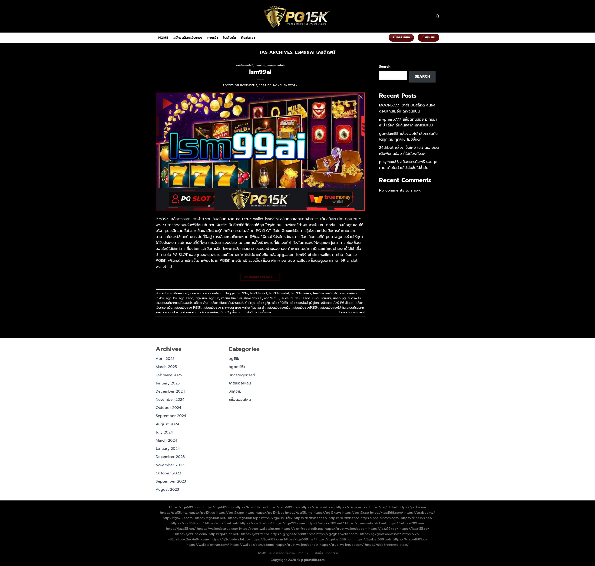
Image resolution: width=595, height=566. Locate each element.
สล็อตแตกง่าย (209, 312)
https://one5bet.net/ (222, 523)
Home (163, 37)
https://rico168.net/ (417, 517)
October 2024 (168, 407)
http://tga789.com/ (178, 517)
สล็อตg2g (263, 303)
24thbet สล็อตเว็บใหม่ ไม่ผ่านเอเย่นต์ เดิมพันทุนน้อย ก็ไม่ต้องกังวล (409, 150)
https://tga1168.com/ (386, 512)
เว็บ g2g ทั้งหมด (230, 312)
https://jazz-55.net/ (224, 533)
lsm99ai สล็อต (301, 293)
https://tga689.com (267, 539)
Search (384, 66)
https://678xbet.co (344, 517)
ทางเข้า (212, 37)
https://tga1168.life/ (277, 517)
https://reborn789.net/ (325, 523)
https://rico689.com (283, 507)
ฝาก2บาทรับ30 (253, 298)
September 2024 (171, 416)
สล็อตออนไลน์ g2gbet (304, 303)
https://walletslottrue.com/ (207, 544)
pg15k (233, 358)
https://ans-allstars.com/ (380, 517)
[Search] (437, 16)
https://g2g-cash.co (352, 507)
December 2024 (170, 391)
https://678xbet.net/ (310, 517)
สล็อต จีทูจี (201, 303)
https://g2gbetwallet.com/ (337, 533)
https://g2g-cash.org (318, 507)
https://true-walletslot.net (365, 523)
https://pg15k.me (412, 507)
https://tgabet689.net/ (373, 539)
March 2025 (166, 367)
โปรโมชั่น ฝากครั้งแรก (257, 312)
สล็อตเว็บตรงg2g (278, 307)
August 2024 (167, 424)
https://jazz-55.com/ (191, 533)
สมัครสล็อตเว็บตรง (187, 37)
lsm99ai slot (258, 293)
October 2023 (168, 473)
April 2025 (165, 358)
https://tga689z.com (185, 507)
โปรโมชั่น (229, 37)
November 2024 (170, 399)
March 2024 (166, 440)
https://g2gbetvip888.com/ (293, 533)
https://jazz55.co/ (255, 533)
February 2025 (169, 375)
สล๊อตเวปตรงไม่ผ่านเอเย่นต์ (180, 312)
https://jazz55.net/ (181, 528)
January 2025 (168, 383)
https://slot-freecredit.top (302, 528)
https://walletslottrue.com (217, 528)
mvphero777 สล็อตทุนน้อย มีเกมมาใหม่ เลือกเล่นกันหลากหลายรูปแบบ (408, 122)
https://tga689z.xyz (250, 507)
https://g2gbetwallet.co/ (230, 539)
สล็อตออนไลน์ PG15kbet (337, 303)
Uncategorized (241, 375)
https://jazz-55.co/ (414, 528)
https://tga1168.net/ (211, 517)
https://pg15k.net (230, 512)
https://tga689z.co (218, 507)
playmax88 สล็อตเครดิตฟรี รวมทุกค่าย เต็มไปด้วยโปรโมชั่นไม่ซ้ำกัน (408, 165)
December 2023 (170, 457)
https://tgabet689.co (410, 539)
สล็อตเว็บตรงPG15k (305, 307)
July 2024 (164, 432)
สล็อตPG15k (280, 303)
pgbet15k (236, 367)
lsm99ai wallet (279, 293)
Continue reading (260, 277)
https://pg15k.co (202, 512)
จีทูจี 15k (171, 298)
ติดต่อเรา (248, 37)
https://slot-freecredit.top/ (387, 544)
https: (250, 512)
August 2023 (167, 489)
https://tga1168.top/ (244, 517)
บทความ (260, 65)
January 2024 (168, 448)
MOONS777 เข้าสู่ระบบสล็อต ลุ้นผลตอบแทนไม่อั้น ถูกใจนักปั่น (407, 108)
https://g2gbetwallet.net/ (380, 533)
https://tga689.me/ (299, 539)
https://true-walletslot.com (346, 528)
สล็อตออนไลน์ (276, 65)
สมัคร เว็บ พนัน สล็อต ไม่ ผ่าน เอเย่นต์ (306, 298)
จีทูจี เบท (201, 298)
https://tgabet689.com (334, 539)
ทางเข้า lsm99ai (231, 298)
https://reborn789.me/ (405, 523)
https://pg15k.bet (383, 507)
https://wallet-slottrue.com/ (252, 544)
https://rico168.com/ (187, 523)
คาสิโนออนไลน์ (244, 65)
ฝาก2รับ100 (271, 298)
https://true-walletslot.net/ (297, 544)
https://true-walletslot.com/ (342, 544)
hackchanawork (285, 85)
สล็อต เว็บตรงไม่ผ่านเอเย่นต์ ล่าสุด (233, 303)
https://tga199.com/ (289, 523)
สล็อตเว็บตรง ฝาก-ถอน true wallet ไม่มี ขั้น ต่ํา (234, 307)
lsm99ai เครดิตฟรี (325, 293)
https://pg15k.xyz (174, 512)
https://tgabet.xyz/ (419, 512)
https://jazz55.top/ (383, 528)
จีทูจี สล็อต (186, 298)
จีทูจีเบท (214, 298)
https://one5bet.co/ (256, 523)
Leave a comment (352, 312)
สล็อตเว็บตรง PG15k (187, 307)
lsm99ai (260, 71)
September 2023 (171, 481)
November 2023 (170, 465)
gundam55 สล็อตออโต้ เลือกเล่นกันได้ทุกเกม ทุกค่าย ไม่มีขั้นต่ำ (408, 136)
